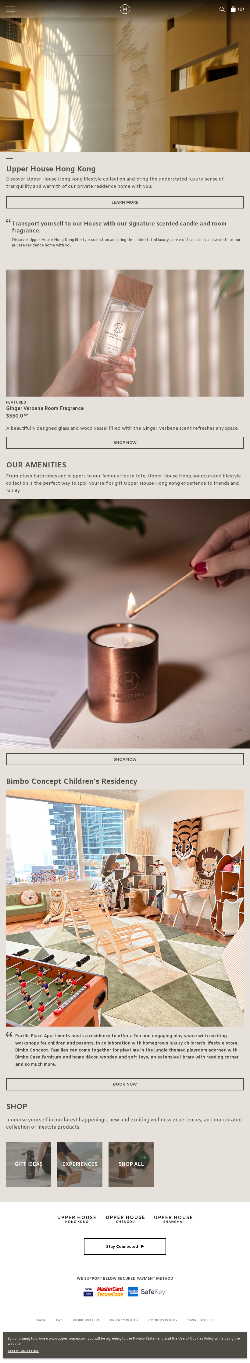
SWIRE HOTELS (200, 1320)
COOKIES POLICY (162, 1320)
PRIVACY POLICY (124, 1320)
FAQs (41, 1320)
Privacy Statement (148, 1339)
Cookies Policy (202, 1339)
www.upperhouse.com (67, 1339)
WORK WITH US (86, 1320)
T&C (59, 1320)
